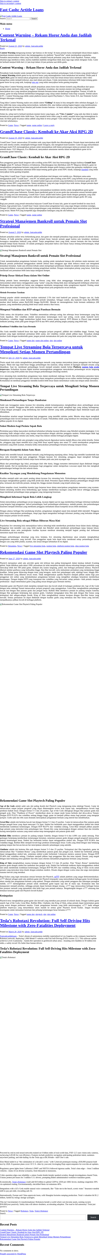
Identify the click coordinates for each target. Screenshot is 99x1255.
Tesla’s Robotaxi (19, 1182)
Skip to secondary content (10, 3)
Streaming (12, 546)
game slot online (42, 340)
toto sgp (35, 82)
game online (37, 125)
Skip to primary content (9, 1)
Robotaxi (24, 1211)
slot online (58, 340)
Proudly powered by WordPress (13, 1254)
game (29, 125)
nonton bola (51, 546)
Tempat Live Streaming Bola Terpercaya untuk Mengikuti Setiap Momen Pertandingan (41, 349)
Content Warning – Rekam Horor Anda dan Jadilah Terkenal (24, 1230)
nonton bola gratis (90, 367)
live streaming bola (37, 546)
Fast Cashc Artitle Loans (22, 9)
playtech (38, 914)
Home (7, 29)
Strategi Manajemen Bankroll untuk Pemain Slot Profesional (24, 1234)
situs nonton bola (82, 546)
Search (3, 18)
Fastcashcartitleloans (8, 936)
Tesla (31, 1211)
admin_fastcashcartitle (34, 46)
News (16, 125)
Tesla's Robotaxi (41, 1211)
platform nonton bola (65, 546)
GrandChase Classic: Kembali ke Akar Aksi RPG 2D (46, 131)
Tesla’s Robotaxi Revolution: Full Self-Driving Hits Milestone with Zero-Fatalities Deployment (45, 923)
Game (10, 125)
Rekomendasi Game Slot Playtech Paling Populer (43, 552)
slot (51, 340)
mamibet (84, 169)
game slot (30, 340)
